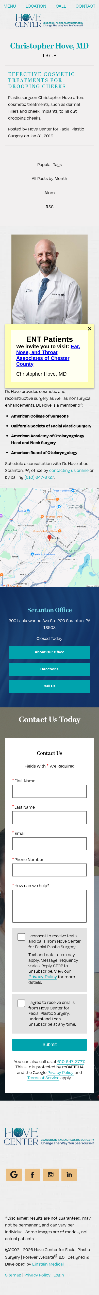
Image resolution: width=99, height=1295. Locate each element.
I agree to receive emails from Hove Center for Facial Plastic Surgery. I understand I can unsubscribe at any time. (52, 1013)
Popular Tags (49, 164)
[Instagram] (51, 1175)
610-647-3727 (70, 1061)
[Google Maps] (14, 1175)
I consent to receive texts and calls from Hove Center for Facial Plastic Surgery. (54, 959)
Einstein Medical (48, 1264)
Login (59, 1275)
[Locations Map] (49, 537)
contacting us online (69, 470)
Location (36, 6)
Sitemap (13, 1275)
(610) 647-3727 (39, 477)
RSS (50, 206)
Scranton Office (49, 610)
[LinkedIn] (69, 1175)
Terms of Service (43, 1078)
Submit (49, 1044)
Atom (49, 192)
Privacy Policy (42, 976)
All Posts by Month (49, 178)
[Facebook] (32, 1175)
